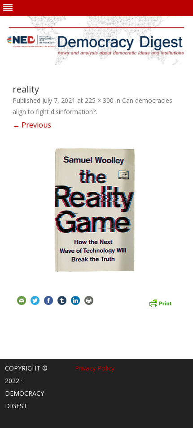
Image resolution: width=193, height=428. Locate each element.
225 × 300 (99, 100)
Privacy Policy (94, 368)
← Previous (32, 125)
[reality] (96, 210)
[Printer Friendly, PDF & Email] (160, 302)
